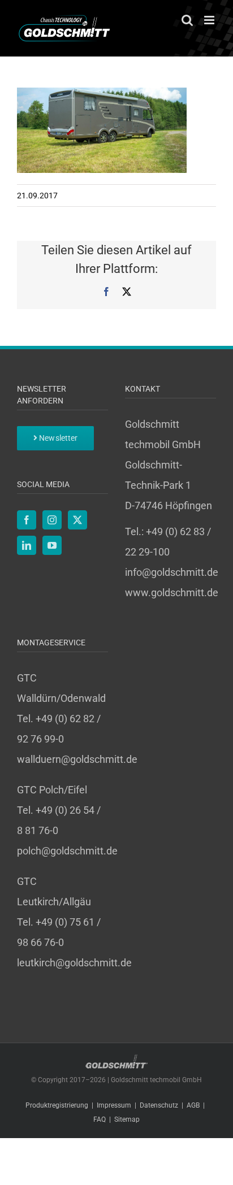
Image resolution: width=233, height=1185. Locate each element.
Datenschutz (159, 1105)
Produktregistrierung (56, 1105)
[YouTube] (52, 545)
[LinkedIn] (26, 545)
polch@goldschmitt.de (67, 851)
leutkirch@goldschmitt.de (74, 963)
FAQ (99, 1119)
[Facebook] (26, 519)
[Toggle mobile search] (187, 20)
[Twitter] (77, 519)
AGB (193, 1105)
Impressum (114, 1105)
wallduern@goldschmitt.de (77, 759)
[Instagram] (52, 519)
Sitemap (127, 1119)
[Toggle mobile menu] (210, 20)
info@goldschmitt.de (171, 572)
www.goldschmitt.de (171, 592)
